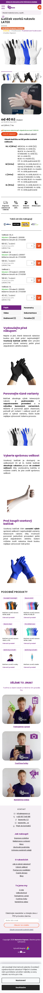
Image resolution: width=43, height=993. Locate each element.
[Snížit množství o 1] (34, 247)
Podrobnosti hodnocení (31, 31)
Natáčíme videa (21, 800)
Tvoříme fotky (21, 763)
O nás (21, 890)
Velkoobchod (21, 893)
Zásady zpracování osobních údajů (21, 930)
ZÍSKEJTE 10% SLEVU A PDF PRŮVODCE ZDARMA (21, 2)
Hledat (3, 17)
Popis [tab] (6, 307)
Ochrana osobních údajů (21, 850)
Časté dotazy (21, 873)
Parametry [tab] (29, 308)
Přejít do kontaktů (23, 826)
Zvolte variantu (9, 134)
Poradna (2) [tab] (29, 318)
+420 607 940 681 (23, 816)
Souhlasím (21, 987)
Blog (21, 876)
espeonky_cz (23, 823)
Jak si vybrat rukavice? (21, 864)
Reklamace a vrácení (21, 841)
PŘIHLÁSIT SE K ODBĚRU (21, 925)
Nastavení (21, 980)
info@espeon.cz (23, 813)
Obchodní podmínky (21, 847)
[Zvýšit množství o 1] (34, 244)
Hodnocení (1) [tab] (10, 318)
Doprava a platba (21, 838)
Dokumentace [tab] (30, 313)
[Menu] (3, 7)
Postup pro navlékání (21, 870)
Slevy (21, 844)
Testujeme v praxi (21, 727)
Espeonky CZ (23, 819)
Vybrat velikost (22, 867)
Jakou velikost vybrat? (28, 134)
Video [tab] (6, 313)
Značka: (9, 33)
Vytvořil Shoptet (19, 948)
